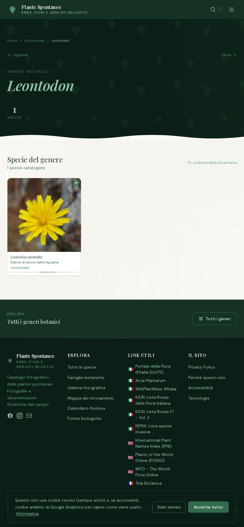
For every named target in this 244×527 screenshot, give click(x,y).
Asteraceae (34, 40)
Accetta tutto (208, 507)
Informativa (27, 513)
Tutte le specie (82, 367)
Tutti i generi (218, 318)
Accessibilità (200, 387)
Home (12, 40)
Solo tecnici (169, 507)
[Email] (29, 416)
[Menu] (231, 9)
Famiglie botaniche (86, 377)
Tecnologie (198, 398)
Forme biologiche (84, 418)
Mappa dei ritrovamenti (91, 398)
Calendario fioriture (86, 408)
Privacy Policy (201, 367)
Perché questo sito (207, 377)
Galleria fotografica (86, 387)
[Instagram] (20, 416)
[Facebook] (10, 416)
